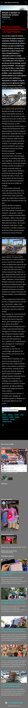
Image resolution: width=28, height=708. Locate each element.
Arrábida (10, 414)
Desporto (5, 417)
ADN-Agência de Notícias (11, 2)
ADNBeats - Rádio (13, 473)
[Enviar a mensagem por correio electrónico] (3, 413)
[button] (3, 22)
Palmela (17, 417)
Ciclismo (16, 414)
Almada (4, 414)
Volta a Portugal (7, 421)
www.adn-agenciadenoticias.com (10, 411)
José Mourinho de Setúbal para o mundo (11, 657)
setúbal (12, 419)
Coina (21, 414)
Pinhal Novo (5, 419)
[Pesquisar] (26, 2)
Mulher (11, 417)
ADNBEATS (4, 473)
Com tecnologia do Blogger (15, 702)
